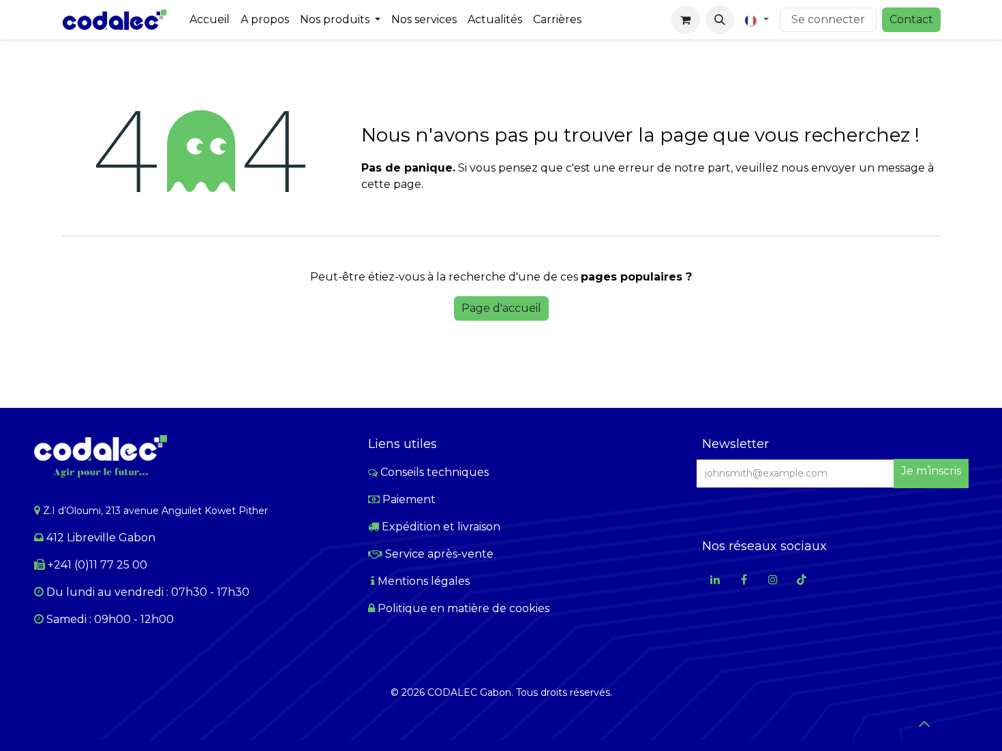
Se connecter (828, 19)
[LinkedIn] (715, 579)
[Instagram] (773, 579)
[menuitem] (209, 19)
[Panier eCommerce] (685, 19)
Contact (911, 19)
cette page (391, 184)
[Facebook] (744, 579)
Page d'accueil (501, 308)
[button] (719, 19)
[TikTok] (802, 579)
